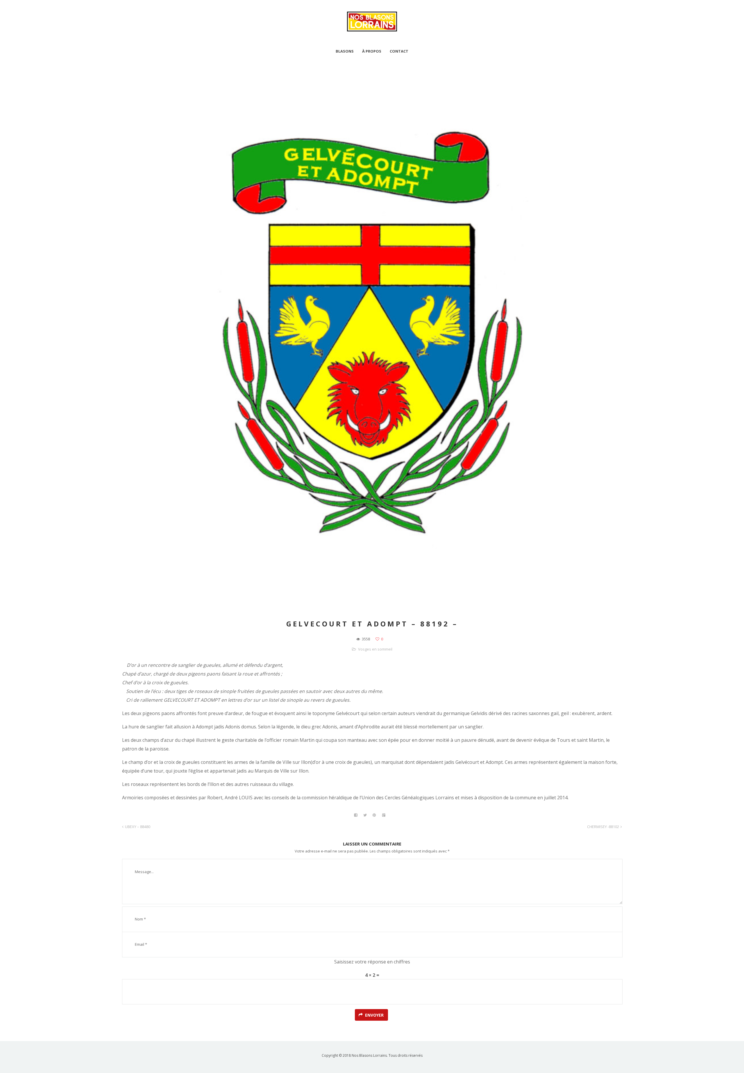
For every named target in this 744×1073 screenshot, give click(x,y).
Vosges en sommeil (375, 649)
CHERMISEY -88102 (603, 826)
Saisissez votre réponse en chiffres (372, 962)
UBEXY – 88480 (137, 826)
